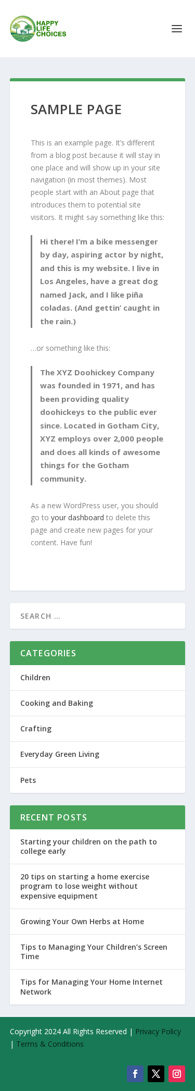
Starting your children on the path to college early (88, 846)
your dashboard (77, 517)
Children (35, 677)
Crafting (35, 728)
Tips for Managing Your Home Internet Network (91, 986)
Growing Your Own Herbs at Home (82, 921)
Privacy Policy (158, 1031)
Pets (28, 780)
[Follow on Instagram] (176, 1073)
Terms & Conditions (50, 1044)
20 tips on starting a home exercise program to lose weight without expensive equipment (84, 886)
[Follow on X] (156, 1073)
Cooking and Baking (56, 703)
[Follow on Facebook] (135, 1073)
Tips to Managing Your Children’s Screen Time (93, 951)
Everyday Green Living (59, 754)
